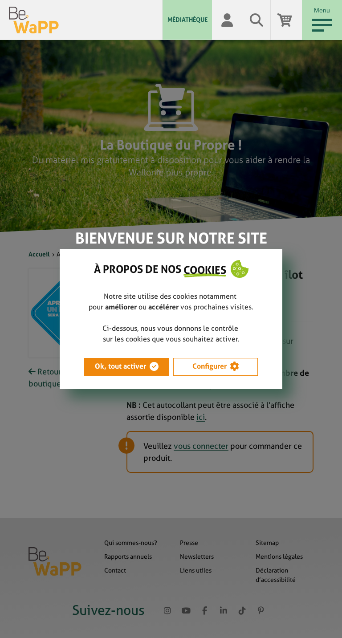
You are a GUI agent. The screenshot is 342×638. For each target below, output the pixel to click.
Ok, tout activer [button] (120, 366)
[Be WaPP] (86, 20)
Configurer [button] (209, 366)
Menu (322, 10)
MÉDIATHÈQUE (187, 19)
